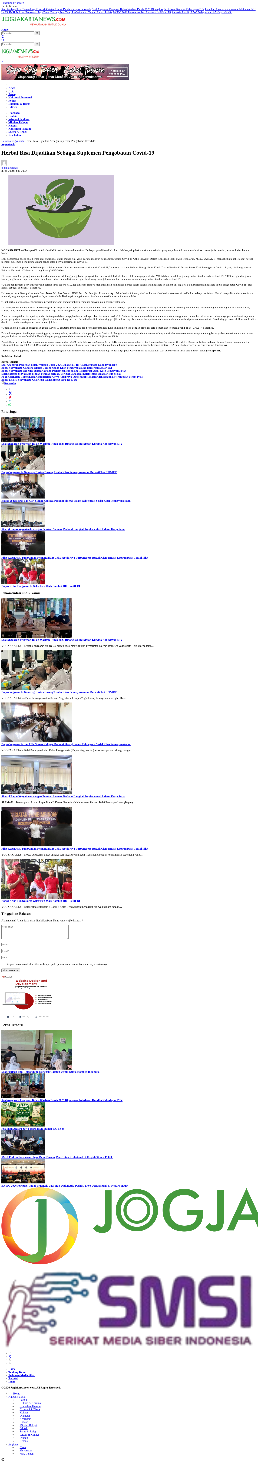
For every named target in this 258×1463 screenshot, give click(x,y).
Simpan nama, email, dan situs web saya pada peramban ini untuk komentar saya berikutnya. (57, 964)
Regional (13, 1444)
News (11, 87)
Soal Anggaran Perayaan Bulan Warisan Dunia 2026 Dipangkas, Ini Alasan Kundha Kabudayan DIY (148, 9)
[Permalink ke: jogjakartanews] (4, 164)
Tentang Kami (16, 1372)
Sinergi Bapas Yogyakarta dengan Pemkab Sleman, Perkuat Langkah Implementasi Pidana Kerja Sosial (61, 373)
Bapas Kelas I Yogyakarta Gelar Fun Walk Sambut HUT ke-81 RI (39, 379)
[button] (37, 33)
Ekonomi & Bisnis (19, 103)
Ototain (12, 116)
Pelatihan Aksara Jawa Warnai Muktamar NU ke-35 (32, 1128)
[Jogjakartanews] (34, 26)
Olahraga (14, 112)
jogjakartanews (9, 167)
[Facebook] (9, 1353)
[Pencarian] (2, 40)
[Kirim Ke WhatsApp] (9, 404)
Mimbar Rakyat (18, 122)
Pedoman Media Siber (21, 1375)
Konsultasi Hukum (19, 128)
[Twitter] (9, 1356)
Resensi (12, 125)
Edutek (12, 106)
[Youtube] (9, 1362)
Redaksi (13, 1378)
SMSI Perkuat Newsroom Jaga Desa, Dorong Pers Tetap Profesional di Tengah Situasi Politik (60, 12)
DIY (11, 91)
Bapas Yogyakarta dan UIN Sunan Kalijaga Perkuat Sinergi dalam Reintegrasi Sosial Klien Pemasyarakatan (63, 370)
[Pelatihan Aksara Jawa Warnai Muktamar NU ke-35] (23, 1125)
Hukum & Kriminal (20, 97)
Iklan (11, 1381)
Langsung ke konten (12, 2)
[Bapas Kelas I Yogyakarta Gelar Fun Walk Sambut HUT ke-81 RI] (23, 582)
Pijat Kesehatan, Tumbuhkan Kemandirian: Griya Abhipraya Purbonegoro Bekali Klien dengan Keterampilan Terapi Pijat (72, 376)
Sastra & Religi (17, 131)
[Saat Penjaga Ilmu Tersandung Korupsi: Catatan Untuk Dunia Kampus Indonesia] (36, 1068)
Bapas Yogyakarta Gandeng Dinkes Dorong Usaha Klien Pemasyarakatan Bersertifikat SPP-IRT (56, 367)
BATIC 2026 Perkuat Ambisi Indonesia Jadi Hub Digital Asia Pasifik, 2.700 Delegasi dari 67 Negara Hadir (172, 12)
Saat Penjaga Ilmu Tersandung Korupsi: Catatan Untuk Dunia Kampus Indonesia (46, 9)
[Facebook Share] (9, 389)
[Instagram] (9, 1359)
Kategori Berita (16, 1396)
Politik (12, 100)
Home (4, 29)
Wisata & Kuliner (18, 119)
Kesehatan (14, 135)
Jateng (12, 94)
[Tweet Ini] (10, 394)
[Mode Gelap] (2, 36)
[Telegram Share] (9, 401)
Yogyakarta (8, 144)
